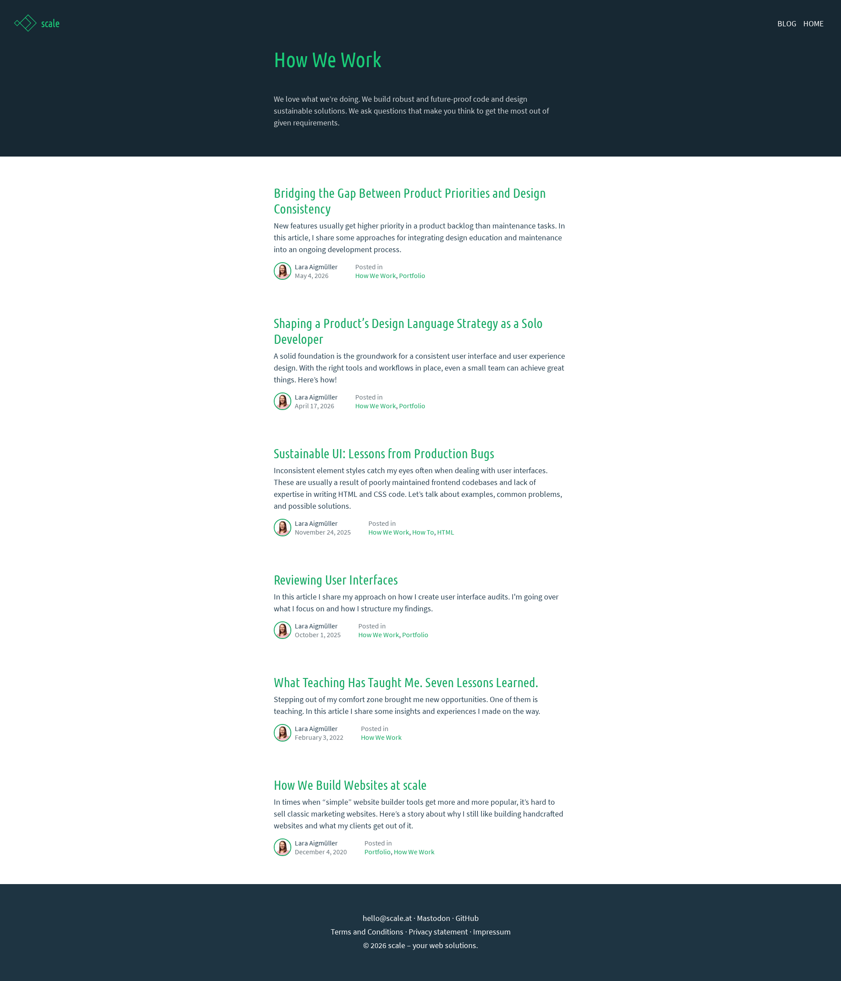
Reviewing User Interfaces (336, 579)
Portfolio (412, 275)
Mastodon (433, 918)
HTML (445, 532)
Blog (786, 23)
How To (423, 532)
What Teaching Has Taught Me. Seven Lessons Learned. (406, 682)
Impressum (492, 932)
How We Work (375, 275)
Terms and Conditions (367, 932)
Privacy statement (438, 932)
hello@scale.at (387, 918)
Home (813, 23)
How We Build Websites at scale (350, 784)
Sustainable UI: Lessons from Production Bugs (384, 453)
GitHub (467, 918)
